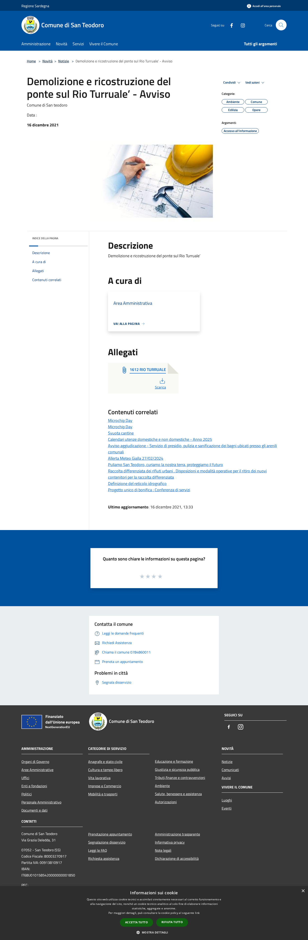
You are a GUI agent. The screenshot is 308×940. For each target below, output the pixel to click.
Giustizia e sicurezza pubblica (177, 769)
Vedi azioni (252, 82)
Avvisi (226, 778)
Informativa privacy (170, 842)
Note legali (163, 850)
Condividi (229, 82)
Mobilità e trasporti (102, 794)
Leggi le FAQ (97, 850)
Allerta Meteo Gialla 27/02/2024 (135, 458)
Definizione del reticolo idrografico (137, 483)
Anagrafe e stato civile (105, 761)
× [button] (303, 891)
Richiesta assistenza (103, 858)
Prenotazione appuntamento (110, 834)
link (197, 913)
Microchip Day (120, 420)
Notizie (63, 61)
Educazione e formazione (174, 761)
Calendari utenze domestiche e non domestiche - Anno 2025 (160, 439)
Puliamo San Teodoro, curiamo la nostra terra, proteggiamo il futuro (165, 465)
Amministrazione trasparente (177, 834)
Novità (47, 61)
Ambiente (162, 785)
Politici (26, 794)
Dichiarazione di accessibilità (177, 858)
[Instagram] (241, 25)
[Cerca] (281, 25)
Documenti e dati (34, 810)
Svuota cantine (121, 433)
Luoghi (227, 800)
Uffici (25, 778)
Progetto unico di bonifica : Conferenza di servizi (149, 490)
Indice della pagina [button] (45, 238)
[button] (154, 932)
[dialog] (154, 913)
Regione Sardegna (35, 6)
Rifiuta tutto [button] (172, 922)
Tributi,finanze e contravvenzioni (180, 777)
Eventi (227, 808)
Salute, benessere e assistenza (178, 794)
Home (31, 61)
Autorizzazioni (166, 802)
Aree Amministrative (37, 769)
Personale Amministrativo (41, 802)
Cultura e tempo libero (105, 769)
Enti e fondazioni (34, 786)
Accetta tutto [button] (136, 922)
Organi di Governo (35, 761)
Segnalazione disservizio (106, 842)
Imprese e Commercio (104, 786)
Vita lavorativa (99, 778)
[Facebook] (229, 25)
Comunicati (230, 769)
